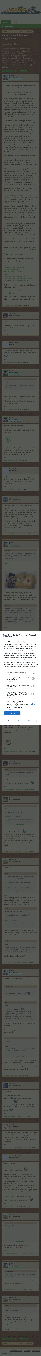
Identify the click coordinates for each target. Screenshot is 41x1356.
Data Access (20, 721)
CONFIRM (12, 713)
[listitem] (20, 673)
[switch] (33, 678)
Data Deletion (8, 721)
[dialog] (20, 678)
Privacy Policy (32, 721)
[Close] (37, 635)
